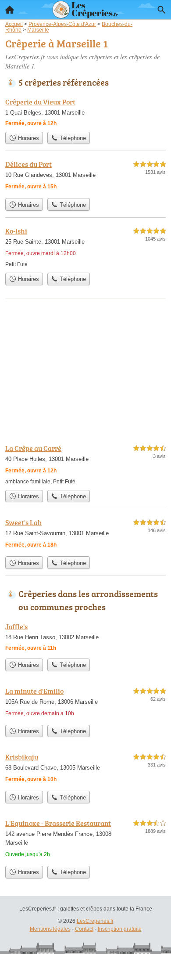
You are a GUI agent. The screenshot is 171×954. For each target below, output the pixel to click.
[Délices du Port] (85, 176)
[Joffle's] (85, 637)
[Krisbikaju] (85, 768)
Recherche (161, 9)
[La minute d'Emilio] (85, 703)
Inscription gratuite (120, 929)
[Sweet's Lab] (85, 534)
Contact (84, 929)
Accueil (9, 9)
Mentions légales (50, 929)
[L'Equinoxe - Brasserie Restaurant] (85, 839)
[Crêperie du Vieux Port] (85, 111)
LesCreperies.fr (95, 921)
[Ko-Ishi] (85, 247)
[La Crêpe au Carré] (85, 464)
